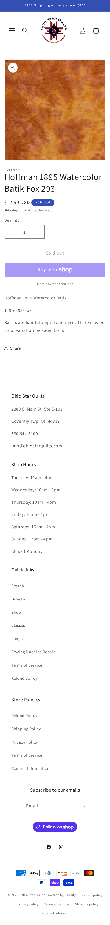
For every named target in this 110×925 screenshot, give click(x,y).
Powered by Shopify (61, 895)
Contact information (58, 913)
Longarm (19, 638)
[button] (11, 30)
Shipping (11, 210)
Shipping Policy (26, 728)
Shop (16, 612)
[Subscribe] (83, 806)
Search (17, 585)
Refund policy (24, 678)
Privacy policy (27, 904)
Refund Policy (24, 715)
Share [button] (15, 348)
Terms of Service (26, 665)
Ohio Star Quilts (33, 895)
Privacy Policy (24, 742)
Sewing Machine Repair (33, 651)
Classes (18, 625)
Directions (21, 599)
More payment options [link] (55, 283)
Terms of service (56, 904)
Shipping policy (86, 904)
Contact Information (30, 768)
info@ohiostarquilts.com (36, 446)
